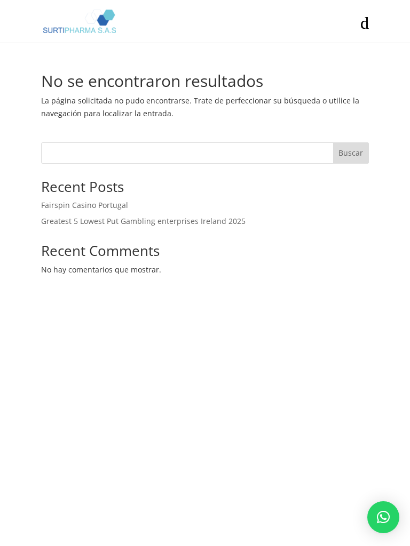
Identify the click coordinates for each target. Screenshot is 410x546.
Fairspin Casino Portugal (84, 205)
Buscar (350, 153)
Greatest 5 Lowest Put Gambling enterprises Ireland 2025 (143, 221)
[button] (383, 517)
